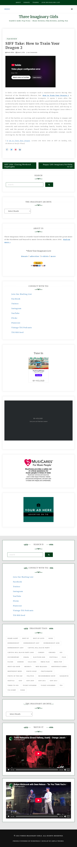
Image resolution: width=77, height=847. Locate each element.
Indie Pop (58, 662)
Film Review (12, 39)
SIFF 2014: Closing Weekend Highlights (17, 165)
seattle (11, 680)
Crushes (52, 652)
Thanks (36, 2)
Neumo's (27, 666)
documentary (13, 657)
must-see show (14, 666)
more (53, 256)
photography (47, 671)
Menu (7, 9)
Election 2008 (39, 657)
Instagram (16, 308)
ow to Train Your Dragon (19, 141)
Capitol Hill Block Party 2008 (21, 652)
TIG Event (12, 690)
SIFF (20, 680)
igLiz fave (32, 662)
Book (51, 638)
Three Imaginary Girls (38, 17)
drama (26, 657)
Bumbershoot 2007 (31, 643)
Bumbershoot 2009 (16, 648)
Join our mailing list (51, 2)
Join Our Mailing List (21, 294)
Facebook (15, 299)
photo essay (31, 671)
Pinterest (15, 323)
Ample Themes (58, 841)
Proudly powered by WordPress (26, 841)
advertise (34, 256)
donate (24, 256)
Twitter (15, 304)
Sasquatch (64, 676)
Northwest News (15, 671)
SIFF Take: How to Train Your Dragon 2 (32, 45)
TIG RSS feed (17, 332)
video (22, 690)
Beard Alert (13, 638)
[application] (38, 753)
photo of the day (15, 676)
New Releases (41, 666)
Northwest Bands (59, 666)
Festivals (53, 657)
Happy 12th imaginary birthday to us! (58, 165)
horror (20, 662)
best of (25, 638)
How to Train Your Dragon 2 (56, 95)
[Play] (9, 770)
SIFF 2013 (53, 680)
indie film (45, 662)
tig (61, 685)
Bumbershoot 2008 (52, 643)
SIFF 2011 (42, 680)
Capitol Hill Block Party (39, 648)
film (64, 657)
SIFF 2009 (30, 680)
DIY (61, 652)
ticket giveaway (30, 685)
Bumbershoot (13, 643)
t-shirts (45, 256)
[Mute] (65, 770)
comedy (41, 652)
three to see (13, 685)
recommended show (46, 676)
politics (30, 676)
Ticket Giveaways (48, 685)
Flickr (14, 318)
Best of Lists (38, 638)
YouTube (15, 313)
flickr (10, 662)
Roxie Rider (10, 52)
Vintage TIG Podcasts (21, 328)
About (18, 2)
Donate (27, 2)
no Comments (32, 52)
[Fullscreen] (68, 770)
